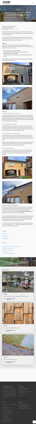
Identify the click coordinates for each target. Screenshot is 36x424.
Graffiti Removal (4, 235)
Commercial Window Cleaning (8, 411)
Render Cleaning (5, 416)
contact (14, 224)
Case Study (18, 9)
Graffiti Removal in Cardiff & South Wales (9, 404)
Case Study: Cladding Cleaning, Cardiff (8, 253)
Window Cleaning (5, 238)
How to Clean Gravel (5, 251)
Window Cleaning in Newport (7, 420)
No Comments (27, 17)
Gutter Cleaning (15, 29)
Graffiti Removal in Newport (7, 422)
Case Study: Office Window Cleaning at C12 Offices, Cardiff (11, 246)
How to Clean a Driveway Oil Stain (7, 250)
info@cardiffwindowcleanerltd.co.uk (25, 408)
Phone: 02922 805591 (22, 404)
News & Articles (21, 395)
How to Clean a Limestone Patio (7, 248)
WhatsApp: (23, 405)
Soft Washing (10, 29)
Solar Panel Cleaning (6, 409)
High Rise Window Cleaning (7, 413)
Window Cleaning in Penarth (7, 418)
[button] (33, 2)
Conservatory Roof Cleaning (7, 407)
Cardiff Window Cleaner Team (11, 17)
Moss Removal (4, 233)
